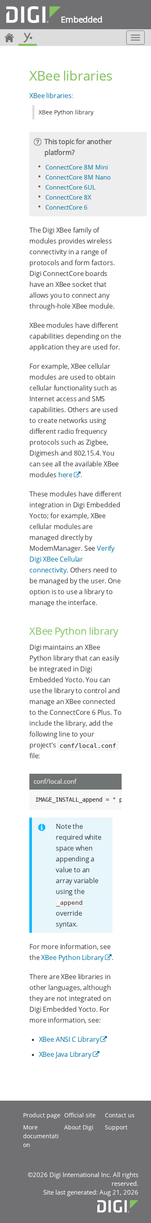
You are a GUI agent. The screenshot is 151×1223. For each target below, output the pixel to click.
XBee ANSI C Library (69, 1039)
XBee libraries (50, 95)
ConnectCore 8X (68, 197)
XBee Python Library (72, 957)
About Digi (79, 1127)
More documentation (41, 1136)
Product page (41, 1115)
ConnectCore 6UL (70, 187)
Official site (80, 1115)
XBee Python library (66, 112)
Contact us (120, 1115)
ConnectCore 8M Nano (78, 177)
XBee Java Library (65, 1054)
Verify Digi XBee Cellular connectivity (72, 559)
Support (116, 1127)
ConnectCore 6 (66, 207)
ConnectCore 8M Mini (76, 167)
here (65, 474)
